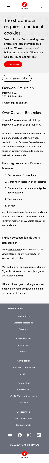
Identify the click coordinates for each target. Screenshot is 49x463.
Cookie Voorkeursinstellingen (23, 396)
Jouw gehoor (23, 345)
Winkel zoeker (23, 361)
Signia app (23, 329)
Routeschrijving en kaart (14, 103)
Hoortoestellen (23, 316)
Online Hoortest (23, 339)
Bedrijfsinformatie (23, 425)
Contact (23, 374)
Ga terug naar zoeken (17, 78)
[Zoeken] (41, 7)
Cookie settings (13, 64)
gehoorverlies (13, 250)
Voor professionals (23, 418)
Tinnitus (23, 352)
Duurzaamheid (23, 412)
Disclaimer (23, 403)
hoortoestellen (32, 254)
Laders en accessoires (23, 323)
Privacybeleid (23, 383)
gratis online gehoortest (31, 284)
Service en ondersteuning (23, 367)
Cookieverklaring (23, 390)
